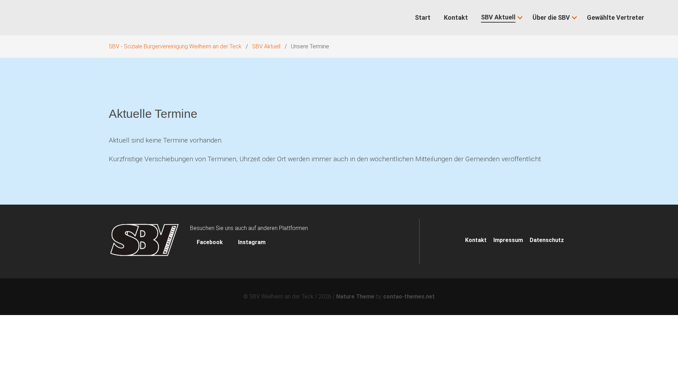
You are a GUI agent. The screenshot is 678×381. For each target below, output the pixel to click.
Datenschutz (547, 240)
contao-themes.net (409, 296)
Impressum (508, 240)
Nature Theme (355, 296)
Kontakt (476, 240)
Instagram (251, 242)
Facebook (209, 242)
